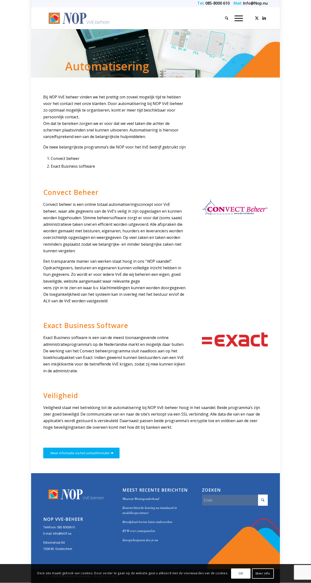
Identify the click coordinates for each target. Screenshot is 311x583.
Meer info (263, 573)
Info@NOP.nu (62, 533)
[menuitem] (226, 18)
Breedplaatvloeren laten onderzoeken (147, 521)
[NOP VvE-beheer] (79, 18)
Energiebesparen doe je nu (140, 540)
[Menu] (237, 18)
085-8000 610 (217, 3)
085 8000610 (66, 527)
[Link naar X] (256, 18)
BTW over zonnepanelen (138, 530)
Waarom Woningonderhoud (140, 498)
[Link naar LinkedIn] (264, 18)
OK (241, 573)
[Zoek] (226, 18)
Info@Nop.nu (255, 3)
